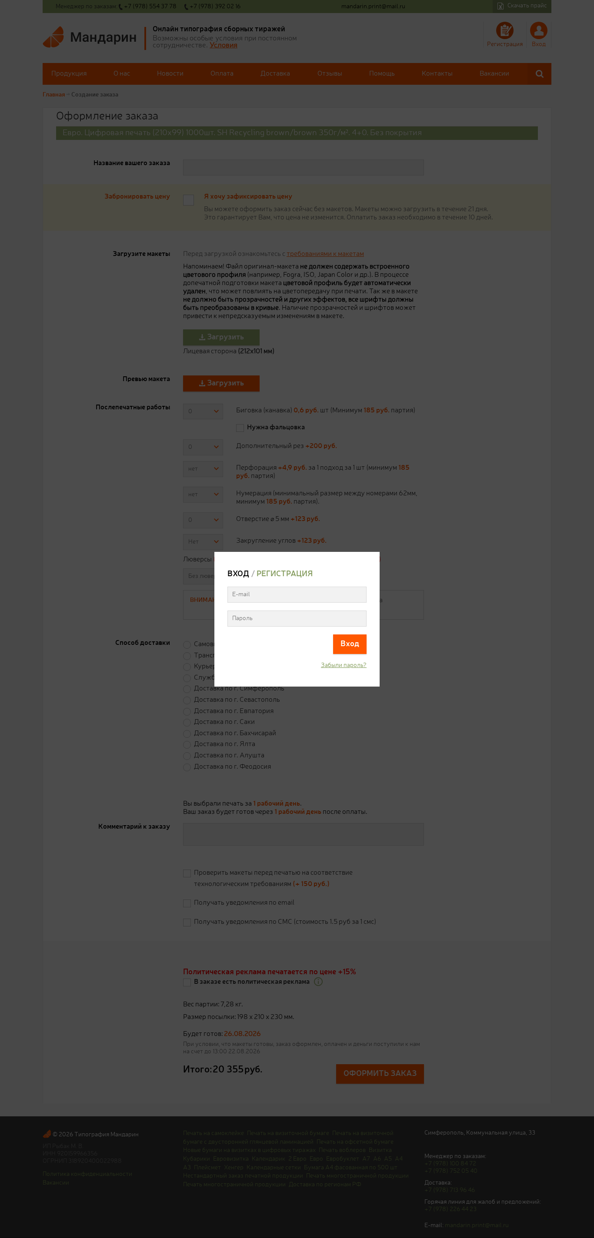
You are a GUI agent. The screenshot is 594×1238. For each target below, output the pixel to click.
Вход (349, 644)
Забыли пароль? (344, 665)
